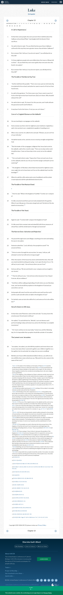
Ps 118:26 (30, 517)
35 (17, 514)
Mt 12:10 (37, 466)
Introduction (11, 23)
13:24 (14, 488)
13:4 (14, 388)
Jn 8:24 (19, 460)
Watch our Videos (42, 546)
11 (37, 23)
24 (19, 25)
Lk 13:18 (19, 433)
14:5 (18, 471)
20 (9, 25)
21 (12, 25)
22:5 (46, 517)
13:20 (14, 484)
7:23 (51, 466)
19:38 (18, 517)
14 (44, 23)
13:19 (15, 481)
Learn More (44, 559)
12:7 (43, 517)
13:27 (15, 497)
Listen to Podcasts (30, 546)
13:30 (15, 507)
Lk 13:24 (21, 434)
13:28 (15, 501)
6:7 (18, 466)
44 (23, 514)
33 (49, 427)
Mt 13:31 (46, 427)
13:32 (14, 446)
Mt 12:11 (27, 471)
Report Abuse (45, 2)
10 (34, 23)
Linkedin (48, 580)
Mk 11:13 (35, 463)
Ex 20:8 (24, 466)
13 (39, 517)
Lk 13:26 (26, 440)
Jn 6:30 (22, 510)
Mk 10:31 (28, 507)
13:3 (14, 460)
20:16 (24, 507)
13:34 (14, 514)
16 (49, 23)
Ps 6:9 (19, 497)
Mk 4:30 (14, 429)
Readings (54, 2)
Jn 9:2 (17, 457)
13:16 (14, 417)
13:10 (14, 402)
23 (17, 25)
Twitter (37, 580)
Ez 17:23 (19, 481)
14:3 (20, 466)
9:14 (13, 468)
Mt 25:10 (19, 494)
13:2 (14, 457)
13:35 (14, 517)
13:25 (14, 494)
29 (18, 501)
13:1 (14, 365)
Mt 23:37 (27, 514)
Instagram (52, 580)
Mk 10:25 (19, 491)
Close (31, 587)
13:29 (15, 504)
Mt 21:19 (30, 463)
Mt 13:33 (21, 484)
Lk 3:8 (42, 395)
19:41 (20, 514)
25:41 (27, 497)
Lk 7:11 (43, 409)
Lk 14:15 (29, 445)
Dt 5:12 (31, 466)
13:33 (14, 452)
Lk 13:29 (41, 441)
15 (47, 23)
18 (54, 23)
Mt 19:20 (19, 507)
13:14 (15, 466)
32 (17, 429)
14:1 (13, 405)
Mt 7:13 (21, 488)
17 (52, 23)
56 (12, 410)
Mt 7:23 (23, 497)
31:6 (25, 481)
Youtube (45, 580)
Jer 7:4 (35, 517)
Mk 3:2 (42, 466)
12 (39, 23)
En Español (31, 14)
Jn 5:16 (48, 466)
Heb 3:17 (24, 463)
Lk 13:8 (21, 400)
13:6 (14, 391)
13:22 (14, 431)
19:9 (18, 475)
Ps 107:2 (19, 504)
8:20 (25, 510)
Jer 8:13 (20, 463)
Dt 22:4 (22, 471)
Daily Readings (19, 546)
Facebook (41, 580)
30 (17, 431)
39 (30, 514)
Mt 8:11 (21, 501)
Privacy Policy (42, 525)
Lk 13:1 (44, 365)
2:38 (18, 510)
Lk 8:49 (51, 409)
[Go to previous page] (8, 20)
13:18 (14, 424)
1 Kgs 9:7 (23, 517)
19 (7, 25)
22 (14, 25)
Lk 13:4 (39, 367)
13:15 (14, 412)
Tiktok (56, 580)
